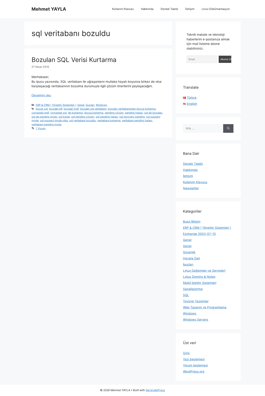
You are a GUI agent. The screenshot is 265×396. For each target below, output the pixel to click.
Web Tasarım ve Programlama (204, 307)
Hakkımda (147, 9)
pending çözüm (114, 112)
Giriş (186, 353)
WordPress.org (193, 371)
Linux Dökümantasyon (216, 9)
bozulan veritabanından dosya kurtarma (132, 108)
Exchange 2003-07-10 (199, 234)
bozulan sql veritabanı (93, 108)
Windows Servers (195, 319)
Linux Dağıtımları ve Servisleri (204, 270)
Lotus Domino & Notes (199, 277)
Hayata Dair (191, 258)
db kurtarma (75, 112)
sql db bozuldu (153, 112)
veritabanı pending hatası (137, 120)
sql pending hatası (107, 116)
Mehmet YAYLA (49, 9)
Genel (80, 104)
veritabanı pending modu (46, 124)
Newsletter (191, 188)
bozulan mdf (71, 108)
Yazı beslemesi (194, 359)
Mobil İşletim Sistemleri (199, 283)
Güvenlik (189, 252)
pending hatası (134, 112)
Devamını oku (41, 95)
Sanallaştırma (193, 289)
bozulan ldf (55, 108)
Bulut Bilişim (191, 221)
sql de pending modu (44, 116)
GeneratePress (155, 390)
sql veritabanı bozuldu (82, 120)
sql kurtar (64, 116)
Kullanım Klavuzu (123, 9)
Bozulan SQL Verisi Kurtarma (74, 59)
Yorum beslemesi (195, 365)
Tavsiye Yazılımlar (196, 301)
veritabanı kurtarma (108, 120)
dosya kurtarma (93, 112)
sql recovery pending (132, 116)
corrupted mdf (40, 112)
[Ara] (228, 128)
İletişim (190, 9)
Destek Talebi (169, 9)
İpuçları (90, 104)
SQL (186, 295)
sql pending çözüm (82, 116)
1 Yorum (41, 128)
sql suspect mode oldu (54, 120)
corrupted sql (58, 112)
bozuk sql (42, 108)
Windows (101, 104)
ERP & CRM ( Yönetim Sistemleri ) (56, 104)
